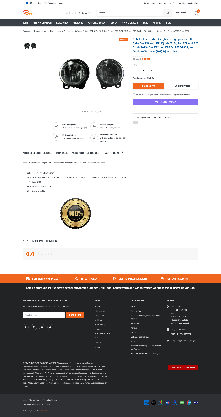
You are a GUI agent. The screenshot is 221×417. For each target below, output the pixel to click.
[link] (26, 327)
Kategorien (62, 22)
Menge (135, 65)
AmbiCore (78, 22)
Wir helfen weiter (181, 334)
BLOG (168, 22)
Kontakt (157, 22)
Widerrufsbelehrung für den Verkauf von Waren (146, 347)
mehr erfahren (165, 117)
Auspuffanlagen (96, 22)
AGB (133, 341)
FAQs (146, 3)
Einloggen (177, 3)
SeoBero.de (45, 411)
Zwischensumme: (140, 78)
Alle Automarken (42, 22)
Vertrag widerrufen (183, 367)
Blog (153, 3)
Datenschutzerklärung (140, 337)
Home (25, 22)
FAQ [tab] (106, 153)
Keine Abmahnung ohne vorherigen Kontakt (145, 317)
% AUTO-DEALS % (130, 22)
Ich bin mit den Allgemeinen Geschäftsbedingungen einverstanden (162, 95)
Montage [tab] (62, 153)
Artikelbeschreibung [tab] (37, 153)
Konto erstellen (192, 3)
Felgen (113, 22)
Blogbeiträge (136, 311)
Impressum (135, 323)
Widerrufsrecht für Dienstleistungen (145, 353)
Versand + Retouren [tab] (85, 153)
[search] (167, 12)
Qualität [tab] (118, 153)
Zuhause (26, 31)
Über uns (162, 3)
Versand (134, 332)
